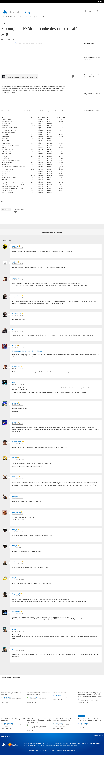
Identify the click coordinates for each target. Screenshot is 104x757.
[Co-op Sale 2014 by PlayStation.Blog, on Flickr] (34, 102)
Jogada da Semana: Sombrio (60, 693)
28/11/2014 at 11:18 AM (17, 595)
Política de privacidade (55, 750)
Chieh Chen (9, 75)
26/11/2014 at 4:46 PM (17, 498)
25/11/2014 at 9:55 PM (17, 331)
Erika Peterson (59, 723)
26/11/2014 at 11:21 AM (17, 443)
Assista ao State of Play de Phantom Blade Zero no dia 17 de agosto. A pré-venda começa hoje (90, 719)
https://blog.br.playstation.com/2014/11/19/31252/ (27, 351)
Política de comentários (69, 750)
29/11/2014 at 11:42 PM (18, 631)
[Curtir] (7, 702)
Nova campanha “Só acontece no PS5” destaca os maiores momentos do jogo (39, 693)
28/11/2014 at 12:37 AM (18, 579)
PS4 (11, 16)
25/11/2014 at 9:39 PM (17, 280)
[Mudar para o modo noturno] (85, 11)
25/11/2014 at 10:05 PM (18, 347)
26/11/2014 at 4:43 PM (17, 478)
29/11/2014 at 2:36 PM (17, 613)
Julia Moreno (58, 695)
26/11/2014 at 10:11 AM (17, 405)
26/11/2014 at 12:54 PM (18, 459)
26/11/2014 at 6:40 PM (17, 547)
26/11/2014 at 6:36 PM (17, 531)
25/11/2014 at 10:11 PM (17, 368)
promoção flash (5, 209)
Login (89, 11)
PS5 (3, 16)
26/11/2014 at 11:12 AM (17, 424)
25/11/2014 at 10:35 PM (18, 384)
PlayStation (19, 12)
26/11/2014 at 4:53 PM (17, 514)
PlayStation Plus (18, 16)
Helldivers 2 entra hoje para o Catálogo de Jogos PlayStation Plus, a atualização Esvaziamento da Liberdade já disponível (39, 720)
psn (10, 209)
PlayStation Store (28, 16)
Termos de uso (43, 750)
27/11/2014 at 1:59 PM (17, 563)
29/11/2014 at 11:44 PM (18, 650)
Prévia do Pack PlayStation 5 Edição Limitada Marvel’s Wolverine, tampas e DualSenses (64, 719)
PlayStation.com (33, 750)
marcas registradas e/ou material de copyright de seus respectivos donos (42, 745)
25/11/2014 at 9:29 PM (17, 264)
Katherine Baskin (8, 697)
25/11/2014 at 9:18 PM (17, 248)
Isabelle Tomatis (34, 697)
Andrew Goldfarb (8, 723)
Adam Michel (84, 699)
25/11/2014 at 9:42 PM (17, 297)
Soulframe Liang (85, 723)
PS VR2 (7, 16)
